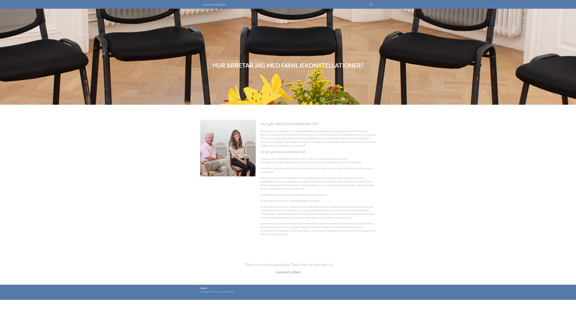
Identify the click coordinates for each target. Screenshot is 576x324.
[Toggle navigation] (371, 4)
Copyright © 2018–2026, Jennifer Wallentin (217, 292)
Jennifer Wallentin (214, 4)
